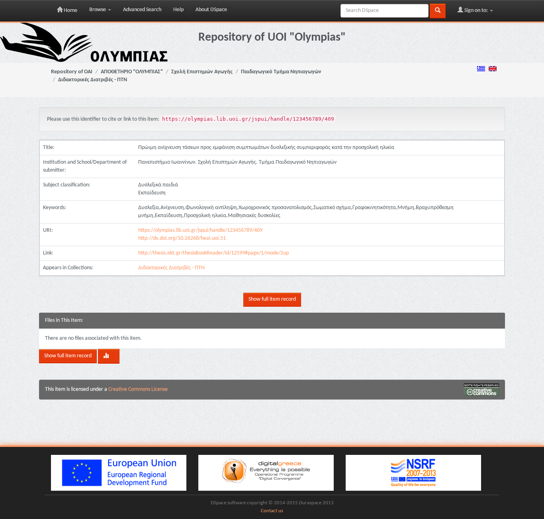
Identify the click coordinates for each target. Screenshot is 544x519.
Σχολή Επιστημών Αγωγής (202, 72)
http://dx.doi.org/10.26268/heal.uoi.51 (182, 238)
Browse (98, 10)
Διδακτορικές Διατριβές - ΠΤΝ (92, 80)
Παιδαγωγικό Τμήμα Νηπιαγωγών (281, 72)
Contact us (272, 511)
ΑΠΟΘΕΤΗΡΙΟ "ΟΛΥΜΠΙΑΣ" (132, 72)
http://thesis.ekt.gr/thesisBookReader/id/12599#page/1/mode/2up (213, 253)
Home (70, 11)
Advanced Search (142, 10)
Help (178, 10)
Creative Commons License (138, 389)
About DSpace (211, 10)
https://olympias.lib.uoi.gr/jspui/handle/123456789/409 (200, 230)
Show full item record (272, 299)
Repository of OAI (71, 72)
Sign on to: (476, 11)
